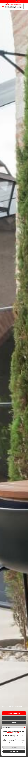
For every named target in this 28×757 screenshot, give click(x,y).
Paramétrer (13, 747)
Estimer (14, 722)
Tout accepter (14, 751)
